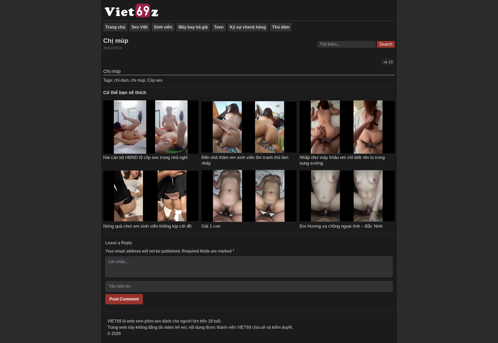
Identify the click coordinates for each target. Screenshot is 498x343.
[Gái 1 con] (249, 196)
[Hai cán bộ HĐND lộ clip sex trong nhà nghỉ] (150, 127)
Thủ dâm (280, 27)
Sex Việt (140, 27)
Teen (219, 27)
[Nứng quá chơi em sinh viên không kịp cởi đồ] (150, 195)
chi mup (138, 80)
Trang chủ (115, 27)
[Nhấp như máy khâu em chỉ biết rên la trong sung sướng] (347, 127)
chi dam (121, 80)
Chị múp (115, 40)
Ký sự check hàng (248, 27)
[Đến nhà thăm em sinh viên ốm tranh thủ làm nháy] (249, 127)
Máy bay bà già (193, 27)
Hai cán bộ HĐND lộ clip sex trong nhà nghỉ (145, 157)
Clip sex (154, 80)
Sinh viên (163, 27)
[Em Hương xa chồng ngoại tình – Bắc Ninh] (347, 196)
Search (385, 44)
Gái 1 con (211, 226)
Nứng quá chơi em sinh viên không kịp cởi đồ (147, 226)
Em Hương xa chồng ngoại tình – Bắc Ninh (341, 226)
